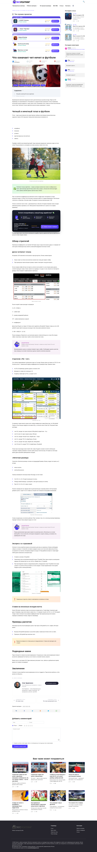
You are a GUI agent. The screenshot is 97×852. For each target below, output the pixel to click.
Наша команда (54, 833)
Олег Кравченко (27, 683)
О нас (52, 828)
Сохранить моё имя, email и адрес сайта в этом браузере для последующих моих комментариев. (33, 743)
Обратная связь (54, 832)
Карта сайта (53, 830)
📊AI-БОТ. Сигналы (23, 20)
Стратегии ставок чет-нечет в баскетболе (37, 775)
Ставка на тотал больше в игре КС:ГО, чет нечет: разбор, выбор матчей (57, 776)
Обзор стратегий (20, 96)
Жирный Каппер (22, 37)
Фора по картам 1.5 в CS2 (79, 36)
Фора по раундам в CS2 (78, 15)
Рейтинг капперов (31, 5)
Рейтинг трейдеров (81, 830)
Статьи (61, 5)
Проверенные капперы (19, 5)
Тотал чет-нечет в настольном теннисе (75, 775)
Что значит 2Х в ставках (76, 803)
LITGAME (69, 80)
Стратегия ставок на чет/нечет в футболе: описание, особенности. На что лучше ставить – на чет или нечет (20, 778)
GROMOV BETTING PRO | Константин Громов (76, 49)
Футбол (43, 85)
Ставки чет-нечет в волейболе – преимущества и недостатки (17, 805)
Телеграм (56, 21)
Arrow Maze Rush (71, 61)
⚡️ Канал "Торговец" (23, 28)
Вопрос (20, 725)
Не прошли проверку (45, 5)
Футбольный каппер (23, 43)
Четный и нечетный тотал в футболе (25, 94)
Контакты (67, 5)
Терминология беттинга (25, 85)
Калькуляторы (73, 6)
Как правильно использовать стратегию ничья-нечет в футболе (38, 804)
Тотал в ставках (36, 85)
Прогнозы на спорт (23, 50)
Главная (13, 10)
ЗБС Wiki (55, 5)
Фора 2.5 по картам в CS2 (79, 26)
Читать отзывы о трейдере (50, 226)
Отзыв (15, 725)
